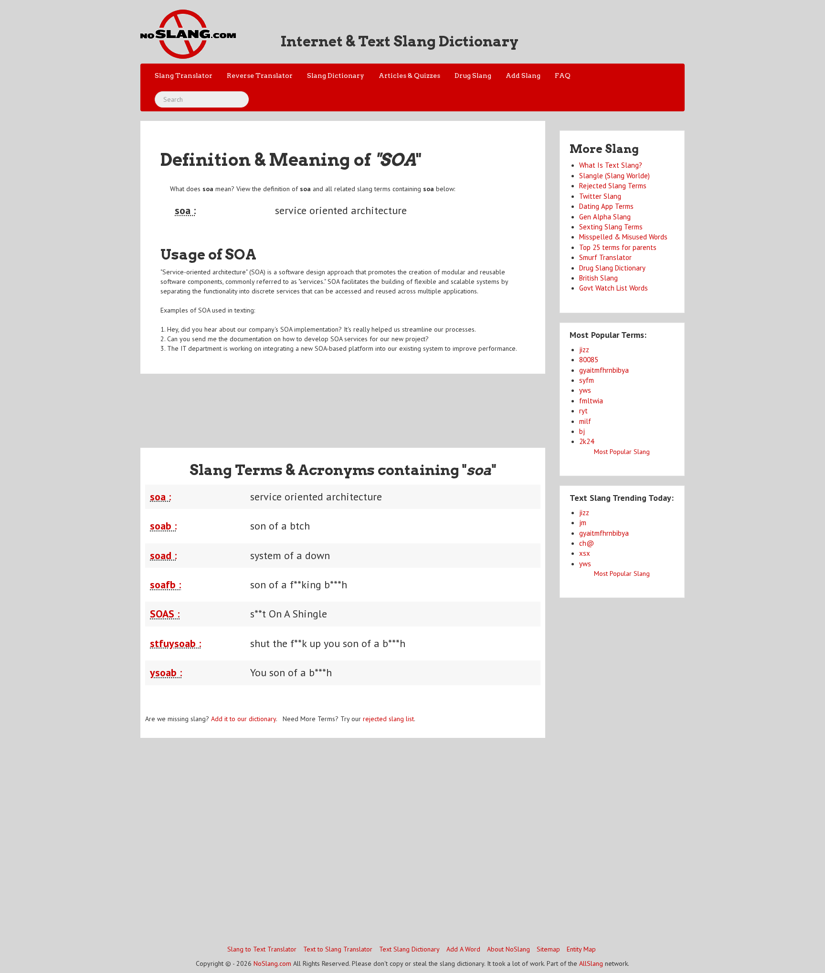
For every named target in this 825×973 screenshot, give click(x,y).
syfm (586, 380)
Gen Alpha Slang (605, 216)
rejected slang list (388, 718)
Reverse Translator (260, 75)
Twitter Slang (600, 196)
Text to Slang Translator (337, 949)
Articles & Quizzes (409, 75)
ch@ (586, 543)
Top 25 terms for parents (617, 247)
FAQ (563, 75)
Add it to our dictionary (243, 718)
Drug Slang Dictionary (612, 267)
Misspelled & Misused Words (623, 236)
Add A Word (463, 949)
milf (585, 421)
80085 (588, 359)
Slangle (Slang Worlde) (614, 175)
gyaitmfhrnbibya (604, 370)
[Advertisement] (343, 404)
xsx (584, 553)
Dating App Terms (606, 206)
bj (582, 431)
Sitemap (548, 949)
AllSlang (591, 963)
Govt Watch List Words (613, 287)
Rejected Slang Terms (612, 185)
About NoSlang (508, 949)
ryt (583, 410)
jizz (584, 349)
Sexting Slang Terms (611, 226)
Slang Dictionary (335, 75)
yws (585, 390)
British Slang (598, 277)
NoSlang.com (272, 963)
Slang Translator (183, 75)
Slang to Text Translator (261, 949)
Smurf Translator (605, 257)
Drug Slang (473, 75)
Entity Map (581, 949)
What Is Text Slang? (610, 165)
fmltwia (591, 400)
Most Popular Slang (622, 451)
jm (582, 522)
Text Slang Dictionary (409, 949)
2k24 (586, 441)
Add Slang (523, 75)
